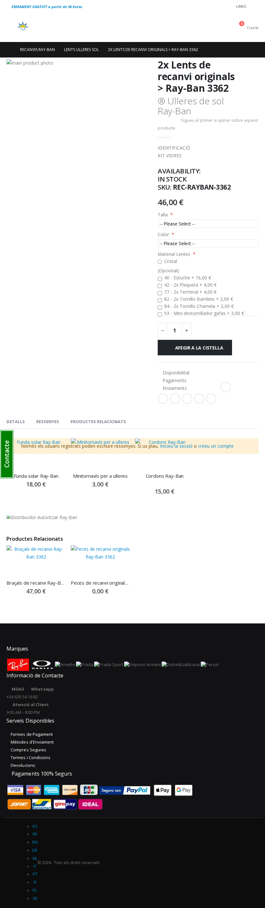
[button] (7, 454)
